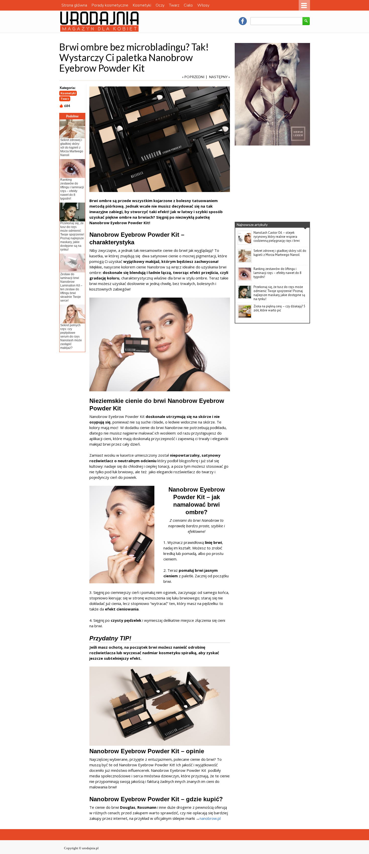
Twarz (174, 5)
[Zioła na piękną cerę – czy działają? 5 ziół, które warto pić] (245, 317)
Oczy (160, 5)
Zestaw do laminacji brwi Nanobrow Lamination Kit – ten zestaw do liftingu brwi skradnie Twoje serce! (71, 287)
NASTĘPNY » (219, 77)
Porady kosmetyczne (110, 5)
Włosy (203, 5)
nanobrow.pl (210, 818)
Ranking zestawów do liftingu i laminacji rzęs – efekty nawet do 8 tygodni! (72, 189)
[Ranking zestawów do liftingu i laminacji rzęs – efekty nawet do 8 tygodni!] (245, 280)
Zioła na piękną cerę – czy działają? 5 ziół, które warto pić (279, 308)
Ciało (188, 5)
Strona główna (74, 5)
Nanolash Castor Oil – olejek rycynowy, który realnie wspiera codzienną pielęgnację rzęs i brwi (277, 236)
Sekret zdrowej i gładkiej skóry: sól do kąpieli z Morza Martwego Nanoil (71, 147)
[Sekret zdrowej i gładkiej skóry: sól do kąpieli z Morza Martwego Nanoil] (245, 262)
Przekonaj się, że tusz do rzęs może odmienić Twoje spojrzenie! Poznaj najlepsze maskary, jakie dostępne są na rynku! (72, 236)
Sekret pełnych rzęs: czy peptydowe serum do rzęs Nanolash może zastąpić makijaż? (71, 336)
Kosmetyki (142, 5)
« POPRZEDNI (193, 77)
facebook (242, 21)
